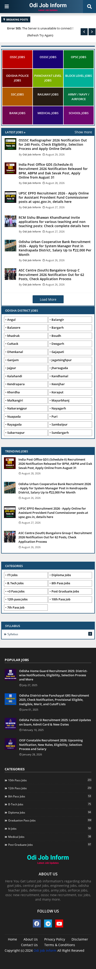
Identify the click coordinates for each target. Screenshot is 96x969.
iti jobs (49, 828)
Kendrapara (16, 384)
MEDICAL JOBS (48, 113)
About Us (31, 939)
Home (12, 939)
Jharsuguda (59, 368)
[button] (84, 31)
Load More (48, 299)
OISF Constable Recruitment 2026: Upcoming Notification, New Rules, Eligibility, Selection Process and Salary (51, 744)
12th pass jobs (49, 788)
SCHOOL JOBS (79, 113)
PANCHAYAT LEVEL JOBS (48, 78)
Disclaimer (80, 939)
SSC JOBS (17, 94)
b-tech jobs (49, 804)
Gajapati (57, 352)
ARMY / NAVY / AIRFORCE (78, 96)
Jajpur (11, 368)
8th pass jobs (49, 796)
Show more (83, 132)
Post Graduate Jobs (65, 591)
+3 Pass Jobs (15, 591)
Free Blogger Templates (61, 957)
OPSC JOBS (78, 57)
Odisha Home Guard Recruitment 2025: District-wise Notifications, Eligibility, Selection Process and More (53, 675)
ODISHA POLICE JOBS (17, 78)
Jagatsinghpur (61, 360)
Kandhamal (59, 376)
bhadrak (13, 336)
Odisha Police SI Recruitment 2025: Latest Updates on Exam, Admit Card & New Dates (55, 722)
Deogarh (57, 344)
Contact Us (29, 945)
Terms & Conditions (59, 945)
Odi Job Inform (45, 950)
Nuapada (14, 416)
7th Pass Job (15, 607)
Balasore (13, 327)
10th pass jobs (49, 780)
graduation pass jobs (49, 820)
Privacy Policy (54, 939)
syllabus (49, 634)
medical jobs (49, 837)
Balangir (57, 319)
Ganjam (13, 360)
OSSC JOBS (17, 57)
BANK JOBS (17, 113)
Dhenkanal (15, 352)
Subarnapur (16, 432)
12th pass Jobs (17, 599)
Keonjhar (58, 384)
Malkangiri (15, 400)
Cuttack (12, 344)
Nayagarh (58, 408)
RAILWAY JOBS (48, 94)
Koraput (57, 392)
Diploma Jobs (61, 575)
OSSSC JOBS (48, 57)
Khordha (13, 392)
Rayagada (14, 424)
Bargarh (57, 327)
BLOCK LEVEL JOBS (78, 76)
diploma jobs (49, 812)
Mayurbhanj (60, 400)
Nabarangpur (17, 408)
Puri (54, 416)
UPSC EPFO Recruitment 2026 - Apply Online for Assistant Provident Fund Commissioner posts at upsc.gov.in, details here (53, 512)
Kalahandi (14, 376)
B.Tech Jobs (15, 583)
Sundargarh (60, 432)
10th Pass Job (60, 599)
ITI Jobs (12, 575)
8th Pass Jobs (60, 583)
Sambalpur (59, 424)
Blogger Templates (40, 955)
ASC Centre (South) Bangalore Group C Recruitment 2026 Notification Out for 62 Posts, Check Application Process (55, 537)
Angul (11, 319)
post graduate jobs (49, 844)
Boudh (56, 336)
